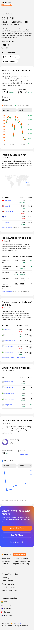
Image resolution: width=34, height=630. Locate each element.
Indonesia (8, 201)
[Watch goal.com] (30, 330)
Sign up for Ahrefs (7, 227)
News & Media (7, 581)
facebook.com (9, 399)
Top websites (6, 14)
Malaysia (7, 206)
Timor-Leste (9, 211)
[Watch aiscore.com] (30, 347)
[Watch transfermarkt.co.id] (30, 336)
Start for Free (17, 528)
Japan (7, 222)
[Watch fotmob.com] (30, 353)
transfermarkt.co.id (10, 335)
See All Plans (17, 535)
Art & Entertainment (9, 590)
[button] (6, 485)
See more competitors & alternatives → (13, 357)
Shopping (5, 578)
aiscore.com (8, 346)
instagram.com (9, 393)
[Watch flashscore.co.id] (30, 341)
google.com (8, 405)
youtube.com (8, 387)
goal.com (7, 329)
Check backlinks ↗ (23, 454)
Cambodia (8, 217)
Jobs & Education (8, 587)
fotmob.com (8, 352)
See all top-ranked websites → (11, 410)
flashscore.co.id (9, 341)
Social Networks (8, 584)
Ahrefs (18, 623)
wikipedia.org (8, 382)
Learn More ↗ (17, 542)
